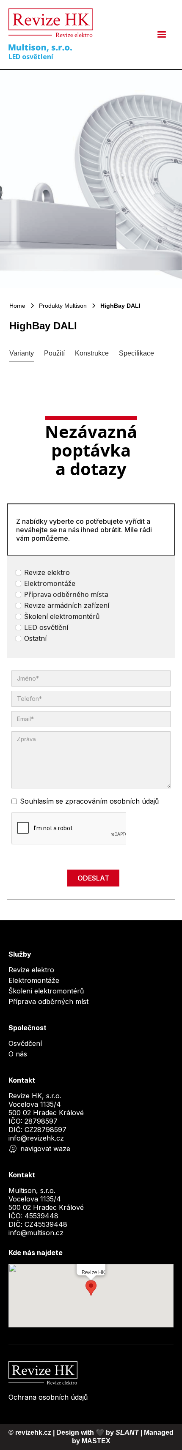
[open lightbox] (91, 179)
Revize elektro (31, 970)
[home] (50, 22)
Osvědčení (25, 1043)
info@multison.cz (35, 1232)
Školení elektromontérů (46, 991)
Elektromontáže (33, 980)
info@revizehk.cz (36, 1138)
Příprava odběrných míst (48, 1001)
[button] (162, 35)
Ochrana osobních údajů (48, 1397)
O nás (17, 1054)
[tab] (21, 353)
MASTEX (96, 1441)
